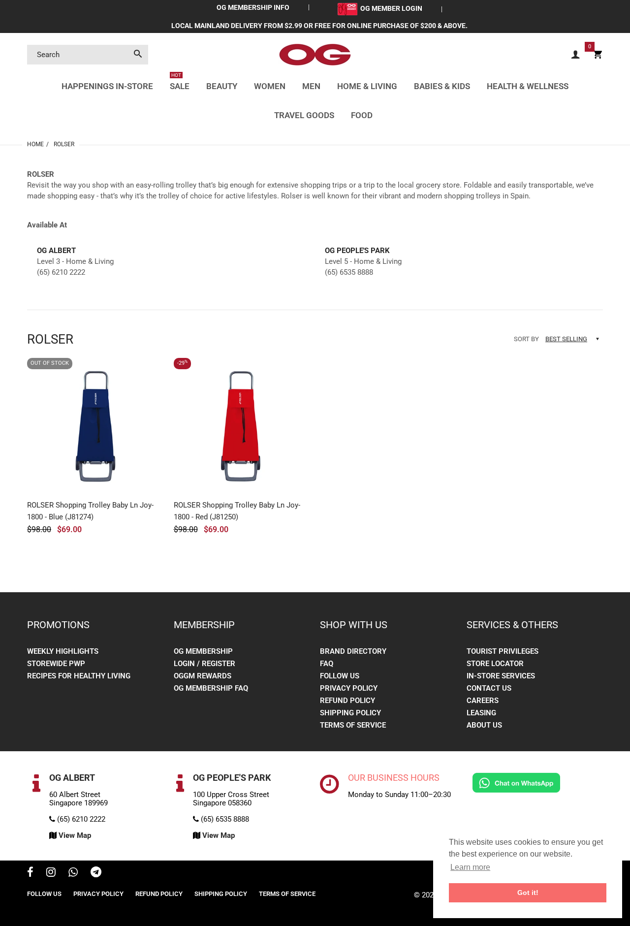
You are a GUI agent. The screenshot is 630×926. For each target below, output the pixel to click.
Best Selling (566, 339)
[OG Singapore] (315, 54)
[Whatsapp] (73, 873)
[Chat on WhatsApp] (516, 782)
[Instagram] (51, 873)
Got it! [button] (527, 892)
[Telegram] (96, 873)
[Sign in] (575, 55)
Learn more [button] (470, 867)
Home (35, 144)
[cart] (597, 55)
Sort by (526, 339)
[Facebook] (30, 873)
